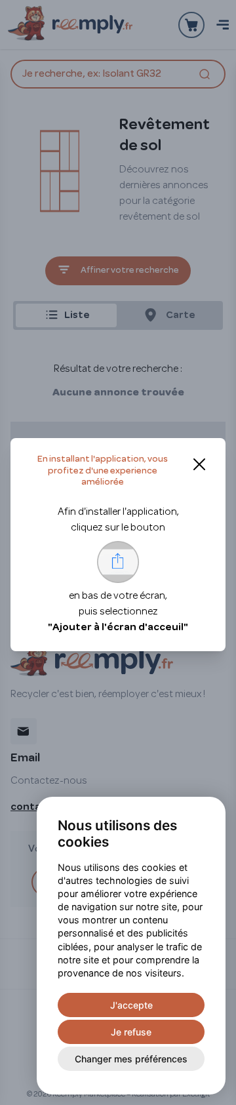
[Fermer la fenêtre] (199, 464)
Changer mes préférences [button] (131, 1058)
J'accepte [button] (131, 1005)
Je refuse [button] (131, 1031)
